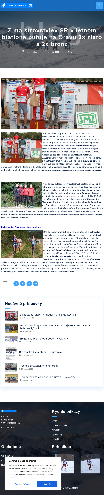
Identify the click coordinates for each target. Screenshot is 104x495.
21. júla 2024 (53, 52)
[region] (33, 473)
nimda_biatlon (31, 52)
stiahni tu (35, 170)
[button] (62, 467)
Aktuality (74, 52)
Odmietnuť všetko (22, 484)
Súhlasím (47, 484)
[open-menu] (99, 5)
